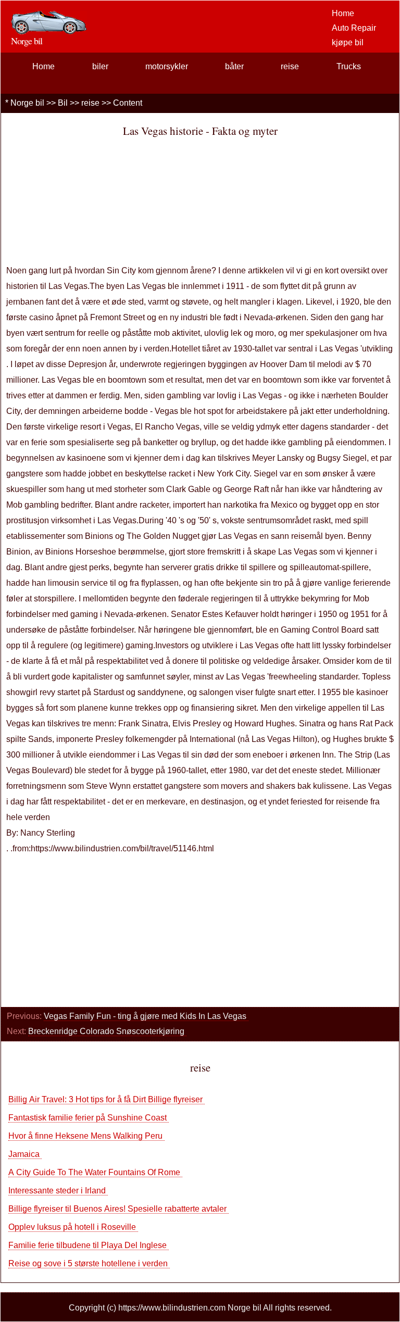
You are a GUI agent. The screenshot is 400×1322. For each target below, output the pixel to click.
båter (234, 66)
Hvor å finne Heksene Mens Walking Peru (86, 1135)
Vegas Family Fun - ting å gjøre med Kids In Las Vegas (146, 1016)
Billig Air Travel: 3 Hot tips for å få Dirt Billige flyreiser (106, 1099)
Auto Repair (354, 27)
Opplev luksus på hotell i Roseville (73, 1227)
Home (343, 13)
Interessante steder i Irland (58, 1190)
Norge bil (27, 102)
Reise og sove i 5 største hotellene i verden (89, 1263)
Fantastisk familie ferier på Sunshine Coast (88, 1117)
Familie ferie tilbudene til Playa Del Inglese (88, 1245)
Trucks (348, 66)
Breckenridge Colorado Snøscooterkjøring (107, 1031)
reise (290, 66)
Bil (63, 102)
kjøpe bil (348, 42)
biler (100, 66)
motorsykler (166, 66)
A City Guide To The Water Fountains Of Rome (95, 1172)
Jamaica (25, 1154)
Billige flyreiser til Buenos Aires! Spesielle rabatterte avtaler (118, 1208)
